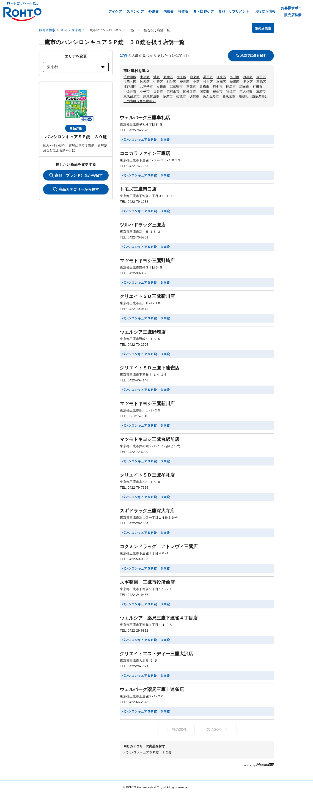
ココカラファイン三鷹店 (145, 153)
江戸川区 (130, 86)
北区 (196, 82)
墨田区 (208, 77)
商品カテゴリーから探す (79, 189)
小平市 (145, 91)
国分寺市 (189, 91)
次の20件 (214, 729)
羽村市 (194, 96)
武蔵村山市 (151, 96)
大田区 (261, 77)
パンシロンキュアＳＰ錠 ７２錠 (148, 752)
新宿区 (168, 77)
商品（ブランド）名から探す (79, 175)
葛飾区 (261, 82)
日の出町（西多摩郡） (140, 101)
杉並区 (171, 82)
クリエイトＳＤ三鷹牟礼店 (147, 474)
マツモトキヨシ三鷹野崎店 (147, 260)
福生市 (217, 91)
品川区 (234, 77)
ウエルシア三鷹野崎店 (143, 331)
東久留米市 (132, 96)
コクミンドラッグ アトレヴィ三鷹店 (159, 546)
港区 (156, 77)
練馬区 (234, 82)
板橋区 (221, 82)
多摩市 (168, 96)
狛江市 (231, 91)
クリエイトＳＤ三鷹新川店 (147, 296)
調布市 (244, 86)
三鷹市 (191, 86)
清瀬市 (261, 91)
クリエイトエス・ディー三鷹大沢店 (156, 653)
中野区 (158, 82)
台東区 (195, 77)
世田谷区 (130, 82)
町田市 (257, 86)
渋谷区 (145, 82)
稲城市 (181, 96)
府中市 (217, 86)
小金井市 (130, 91)
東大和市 (245, 91)
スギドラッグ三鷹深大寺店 (147, 510)
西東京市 (228, 96)
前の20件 (179, 729)
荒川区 (208, 82)
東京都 (76, 30)
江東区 (221, 77)
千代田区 (130, 77)
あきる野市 (211, 96)
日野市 (158, 91)
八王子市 (146, 86)
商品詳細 (75, 128)
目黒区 (248, 77)
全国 (63, 30)
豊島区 (184, 82)
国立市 (204, 91)
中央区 (145, 77)
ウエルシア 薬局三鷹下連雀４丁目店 (159, 617)
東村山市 (173, 91)
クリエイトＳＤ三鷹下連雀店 (149, 367)
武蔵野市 (176, 86)
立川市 (161, 86)
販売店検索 (47, 30)
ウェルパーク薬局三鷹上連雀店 (152, 689)
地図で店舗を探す (253, 55)
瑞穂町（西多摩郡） (253, 96)
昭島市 (231, 86)
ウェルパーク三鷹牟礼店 (145, 117)
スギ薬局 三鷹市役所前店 (147, 582)
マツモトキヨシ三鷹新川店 (147, 403)
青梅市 (204, 86)
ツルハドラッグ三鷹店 (143, 224)
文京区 (181, 77)
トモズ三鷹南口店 (138, 189)
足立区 (248, 82)
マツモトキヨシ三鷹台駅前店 (149, 439)
